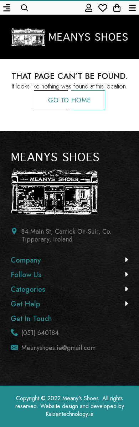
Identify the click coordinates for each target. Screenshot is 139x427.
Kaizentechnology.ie (70, 414)
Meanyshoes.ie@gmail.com (58, 347)
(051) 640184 (40, 332)
